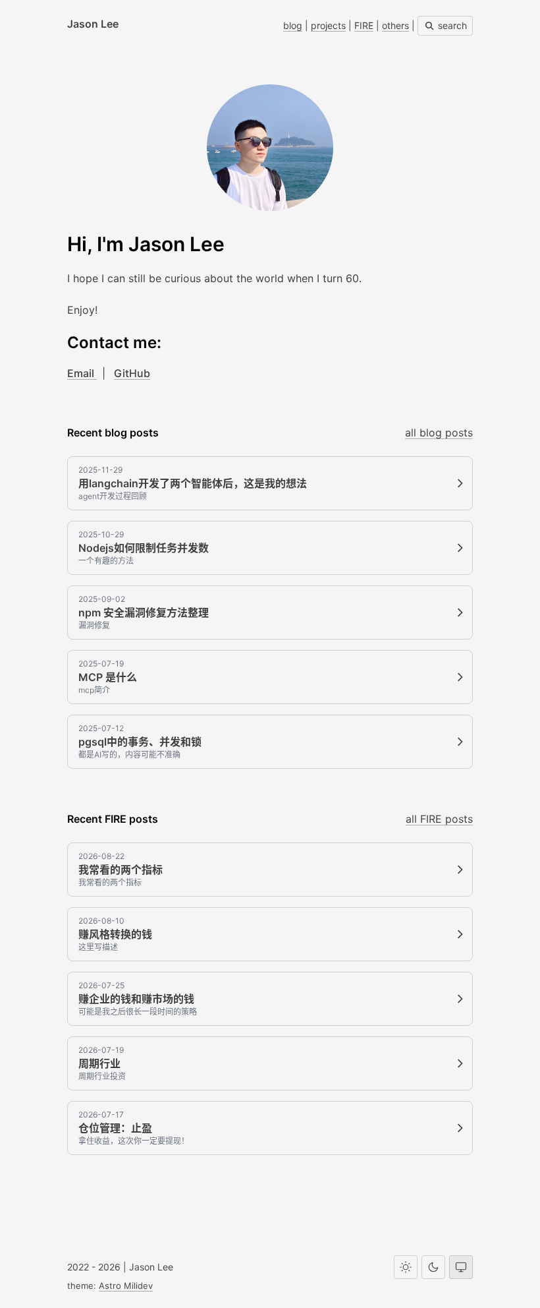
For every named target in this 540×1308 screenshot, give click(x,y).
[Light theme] (406, 1267)
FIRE (363, 25)
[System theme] (461, 1267)
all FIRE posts (439, 818)
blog (292, 25)
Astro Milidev (126, 1285)
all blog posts (439, 432)
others (395, 25)
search (451, 25)
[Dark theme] (433, 1267)
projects (328, 25)
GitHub (132, 373)
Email (82, 373)
